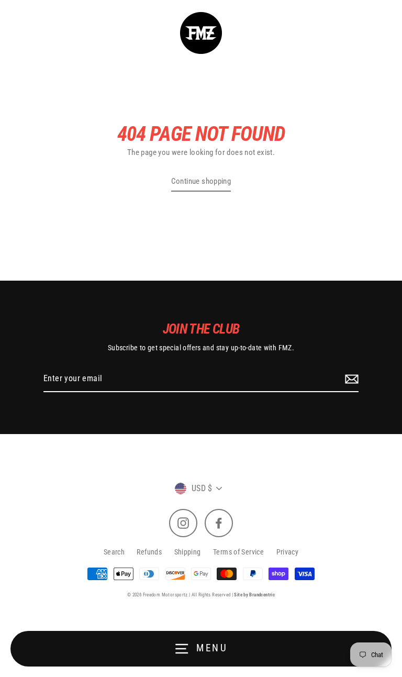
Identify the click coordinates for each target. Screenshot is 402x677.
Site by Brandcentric (254, 594)
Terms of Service (238, 552)
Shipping (187, 552)
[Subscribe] (350, 379)
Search (114, 552)
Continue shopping (201, 181)
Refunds (149, 552)
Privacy (287, 552)
